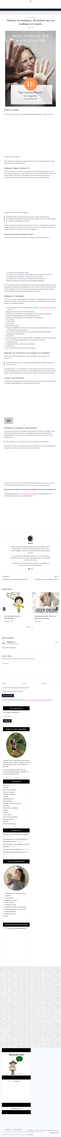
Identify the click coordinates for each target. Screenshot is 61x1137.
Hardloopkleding (7, 801)
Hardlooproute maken (11, 900)
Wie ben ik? (8, 1129)
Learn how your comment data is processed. (39, 700)
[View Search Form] (30, 1)
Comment (5, 663)
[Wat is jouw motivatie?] (16, 1064)
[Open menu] (30, 10)
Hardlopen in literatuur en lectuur (12, 803)
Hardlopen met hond (10, 905)
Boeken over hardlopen (9, 790)
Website (44, 683)
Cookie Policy (30, 1134)
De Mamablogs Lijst (16, 1108)
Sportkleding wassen (10, 909)
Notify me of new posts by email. (13, 691)
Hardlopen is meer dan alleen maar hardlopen (15, 834)
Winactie (5, 821)
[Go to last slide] (4, 609)
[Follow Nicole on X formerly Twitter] (32, 569)
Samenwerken (17, 1129)
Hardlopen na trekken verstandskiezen (15, 907)
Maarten (10, 642)
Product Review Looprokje (10, 817)
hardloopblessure (39, 485)
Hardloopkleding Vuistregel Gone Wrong (14, 852)
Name (4, 683)
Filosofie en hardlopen (9, 794)
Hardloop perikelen (30, 17)
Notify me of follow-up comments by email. (16, 687)
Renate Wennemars (10, 911)
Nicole (30, 543)
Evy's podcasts (9, 898)
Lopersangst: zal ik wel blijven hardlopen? (46, 578)
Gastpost (5, 796)
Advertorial (6, 785)
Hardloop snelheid (10, 893)
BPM (6, 916)
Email (24, 683)
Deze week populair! (8, 792)
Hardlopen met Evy (10, 914)
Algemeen (5, 787)
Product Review (7, 814)
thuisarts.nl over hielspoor (30, 494)
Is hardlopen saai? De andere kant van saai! (15, 578)
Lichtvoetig (6, 805)
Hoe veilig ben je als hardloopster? (12, 849)
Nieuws (5, 812)
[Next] (57, 609)
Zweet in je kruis (9, 902)
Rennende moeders (8, 819)
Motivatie (5, 810)
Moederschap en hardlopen (10, 808)
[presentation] (15, 602)
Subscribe (7, 721)
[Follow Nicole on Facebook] (29, 569)
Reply (56, 642)
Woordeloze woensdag (9, 824)
